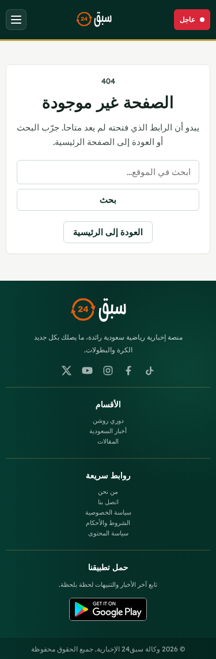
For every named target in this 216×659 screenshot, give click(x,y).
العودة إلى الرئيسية (108, 231)
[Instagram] (108, 370)
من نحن (108, 491)
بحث (108, 199)
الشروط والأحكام (108, 523)
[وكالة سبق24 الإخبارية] (100, 20)
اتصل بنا (108, 502)
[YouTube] (87, 370)
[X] (66, 370)
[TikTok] (149, 370)
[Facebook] (129, 370)
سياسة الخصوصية (108, 512)
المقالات (108, 441)
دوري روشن (108, 420)
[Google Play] (108, 609)
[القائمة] (16, 19)
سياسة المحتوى (108, 533)
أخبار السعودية (108, 431)
